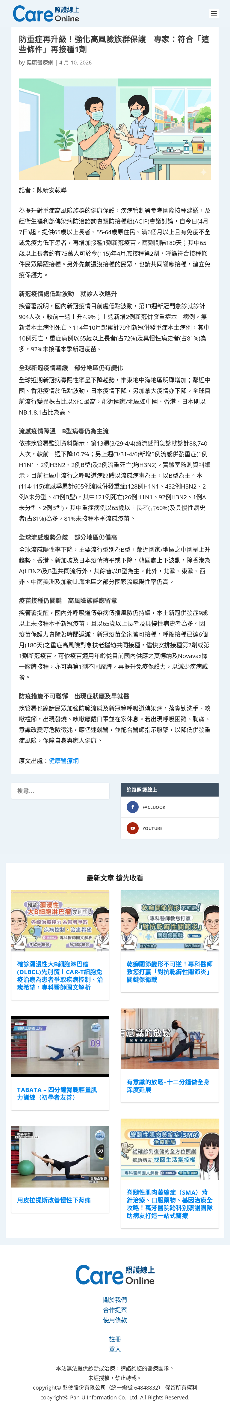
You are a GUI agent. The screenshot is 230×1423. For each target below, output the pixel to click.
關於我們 (115, 1300)
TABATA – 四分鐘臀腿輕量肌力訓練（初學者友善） (57, 1094)
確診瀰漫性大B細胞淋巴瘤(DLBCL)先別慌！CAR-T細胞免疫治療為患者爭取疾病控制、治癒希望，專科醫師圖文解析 (60, 975)
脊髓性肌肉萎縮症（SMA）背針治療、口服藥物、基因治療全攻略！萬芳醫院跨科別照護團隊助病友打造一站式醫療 (170, 1204)
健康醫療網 (39, 62)
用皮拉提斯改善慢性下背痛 (54, 1200)
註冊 (115, 1339)
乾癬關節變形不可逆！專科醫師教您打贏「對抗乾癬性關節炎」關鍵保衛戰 (170, 972)
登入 (115, 1349)
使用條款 (115, 1320)
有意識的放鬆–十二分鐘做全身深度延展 (168, 1086)
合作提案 (115, 1310)
